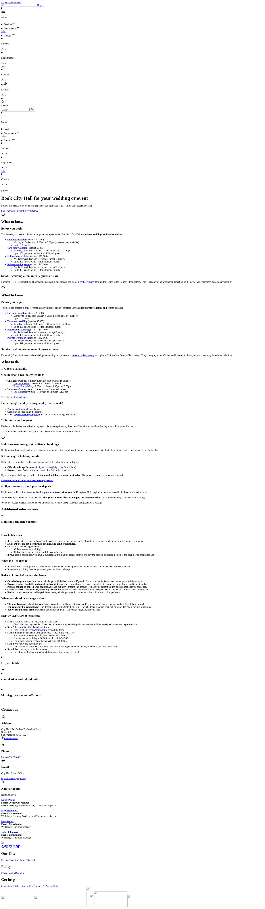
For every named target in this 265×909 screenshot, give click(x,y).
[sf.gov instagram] (7, 847)
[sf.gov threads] (10, 847)
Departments (15, 860)
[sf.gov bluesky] (18, 847)
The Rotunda (19, 391)
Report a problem (25, 886)
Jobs (3, 31)
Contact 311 (40, 886)
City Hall (30, 860)
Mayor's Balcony (21, 383)
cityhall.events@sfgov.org (50, 467)
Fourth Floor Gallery (23, 386)
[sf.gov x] (14, 847)
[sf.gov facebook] (3, 847)
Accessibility (52, 886)
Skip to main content (11, 2)
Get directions (11, 738)
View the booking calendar (14, 397)
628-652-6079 (14, 757)
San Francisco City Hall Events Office (19, 211)
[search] (32, 109)
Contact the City (9, 886)
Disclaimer (20, 873)
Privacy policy (8, 873)
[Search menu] (132, 100)
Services (5, 860)
